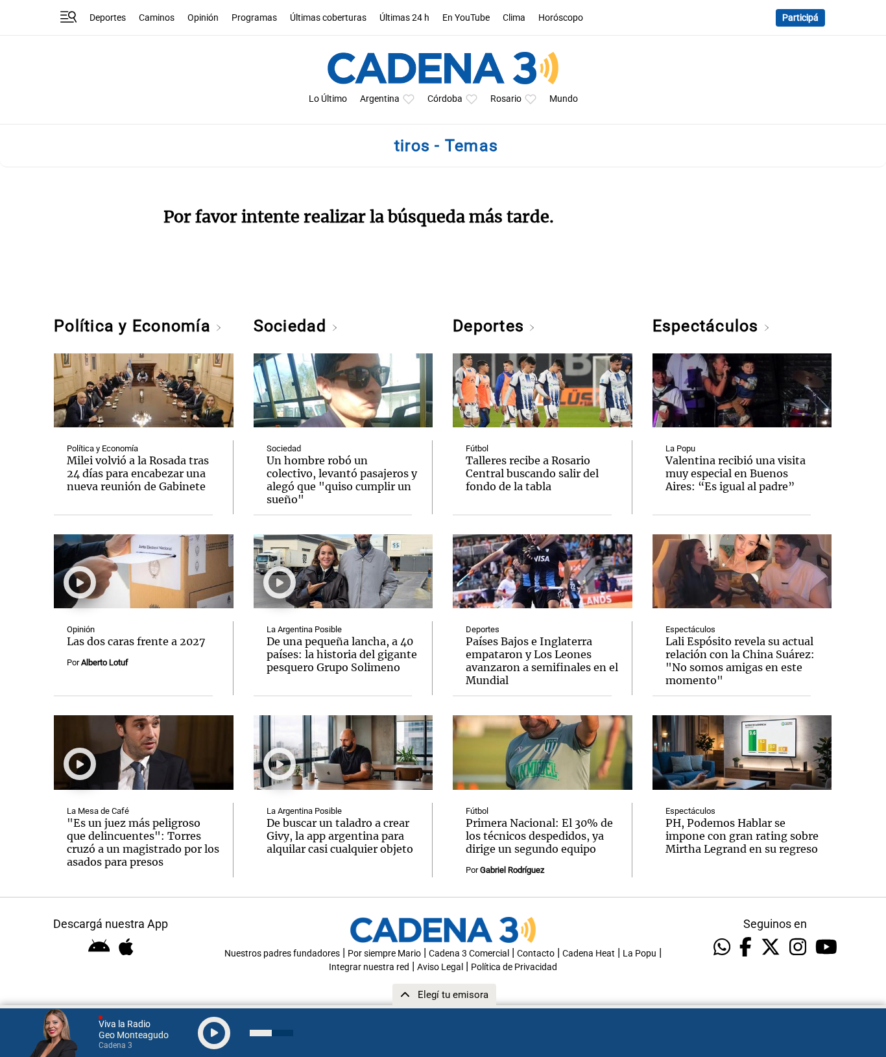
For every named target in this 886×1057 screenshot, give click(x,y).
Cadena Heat (588, 953)
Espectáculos (708, 325)
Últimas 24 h (404, 17)
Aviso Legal (440, 967)
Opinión (203, 17)
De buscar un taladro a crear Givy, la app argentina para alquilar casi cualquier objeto (340, 835)
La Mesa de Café (98, 811)
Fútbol (477, 448)
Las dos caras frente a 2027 (136, 641)
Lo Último (328, 98)
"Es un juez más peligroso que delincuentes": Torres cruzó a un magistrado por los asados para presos (143, 842)
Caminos (156, 17)
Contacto (536, 953)
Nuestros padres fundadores (282, 953)
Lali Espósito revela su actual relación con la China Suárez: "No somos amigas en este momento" (740, 661)
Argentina (380, 98)
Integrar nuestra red (369, 967)
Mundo (563, 98)
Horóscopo (560, 17)
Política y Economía (134, 325)
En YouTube (466, 17)
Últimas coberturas (328, 17)
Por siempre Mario (384, 953)
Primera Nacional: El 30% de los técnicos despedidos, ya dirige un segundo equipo (539, 835)
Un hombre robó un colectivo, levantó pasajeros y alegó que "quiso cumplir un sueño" (342, 480)
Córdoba (444, 98)
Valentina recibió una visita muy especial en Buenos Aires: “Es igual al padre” (735, 473)
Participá (800, 17)
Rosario (505, 98)
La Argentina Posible (304, 629)
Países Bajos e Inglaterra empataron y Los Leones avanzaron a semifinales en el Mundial (542, 661)
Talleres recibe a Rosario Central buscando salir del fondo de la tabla (532, 473)
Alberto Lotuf (104, 662)
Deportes (108, 17)
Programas (254, 17)
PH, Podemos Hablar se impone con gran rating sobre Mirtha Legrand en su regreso (742, 835)
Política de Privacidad (514, 967)
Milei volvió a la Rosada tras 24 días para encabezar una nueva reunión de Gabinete (138, 473)
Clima (514, 17)
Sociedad (292, 325)
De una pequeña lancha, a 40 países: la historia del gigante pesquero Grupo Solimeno (342, 654)
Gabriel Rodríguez (512, 870)
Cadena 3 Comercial (469, 953)
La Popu (680, 448)
